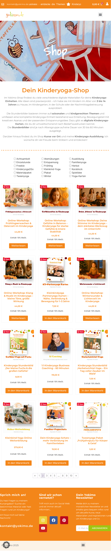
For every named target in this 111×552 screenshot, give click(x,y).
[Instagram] (43, 520)
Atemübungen (51, 158)
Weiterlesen (18, 245)
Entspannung (51, 162)
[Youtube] (43, 528)
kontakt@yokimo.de (16, 526)
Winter (47, 176)
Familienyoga (79, 162)
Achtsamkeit (23, 158)
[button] (100, 14)
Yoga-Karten (79, 176)
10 (71, 475)
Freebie (20, 165)
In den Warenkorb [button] (55, 318)
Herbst (75, 165)
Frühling (48, 165)
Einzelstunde (23, 162)
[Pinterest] (64, 520)
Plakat (47, 172)
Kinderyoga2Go (25, 169)
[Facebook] (54, 520)
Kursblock (77, 169)
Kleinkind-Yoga (52, 169)
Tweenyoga (22, 176)
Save (8, 187)
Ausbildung (78, 158)
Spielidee (77, 172)
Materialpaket (23, 172)
